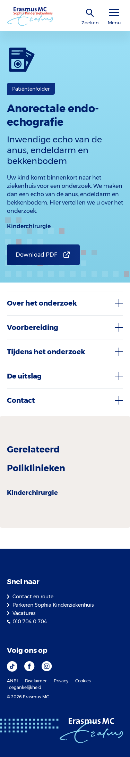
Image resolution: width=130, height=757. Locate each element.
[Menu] (114, 12)
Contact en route (32, 596)
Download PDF (36, 254)
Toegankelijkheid (24, 687)
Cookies (83, 680)
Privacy (61, 680)
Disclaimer (36, 680)
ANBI (12, 680)
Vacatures (23, 613)
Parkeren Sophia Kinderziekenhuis (53, 605)
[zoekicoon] (90, 13)
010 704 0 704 (29, 621)
